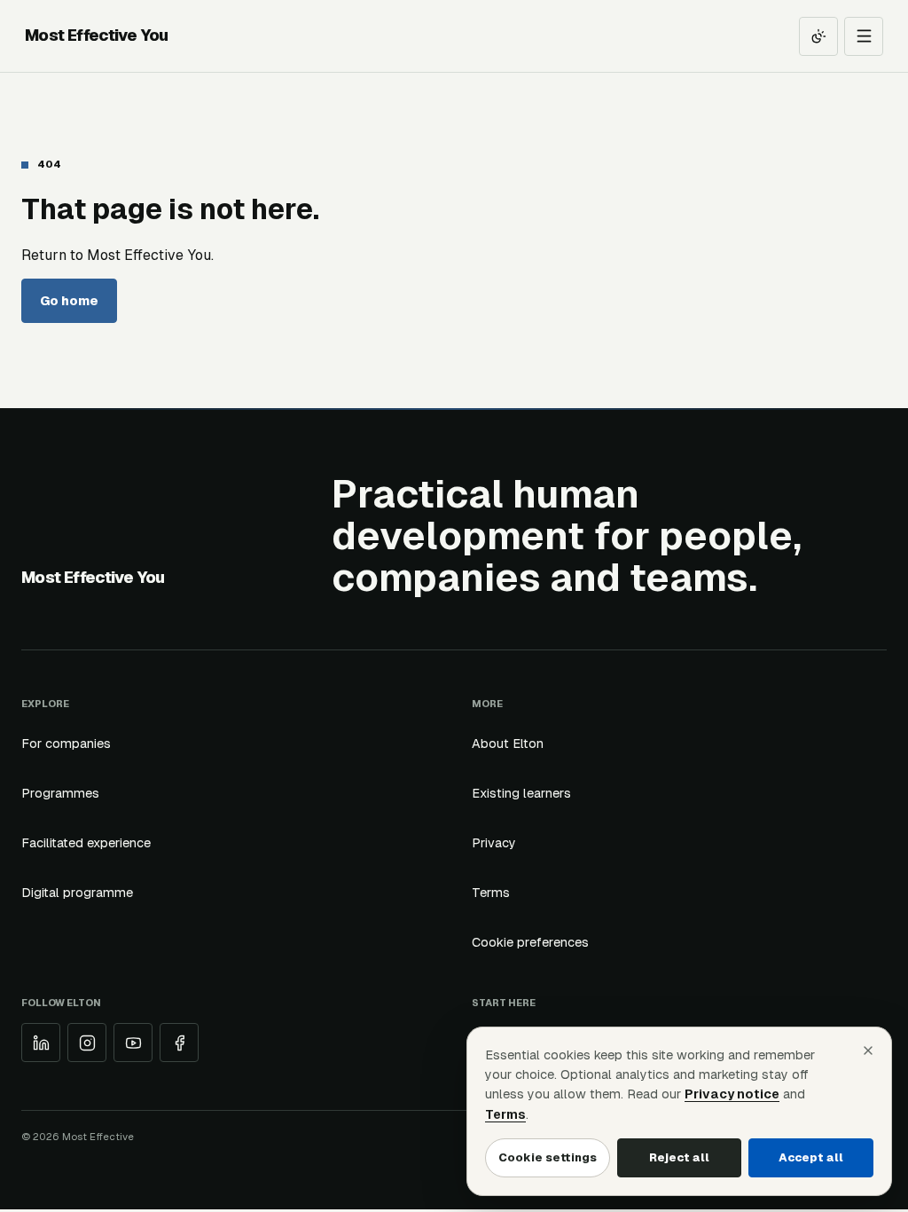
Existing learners (521, 793)
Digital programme (77, 892)
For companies (66, 743)
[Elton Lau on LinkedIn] (40, 1042)
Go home (69, 301)
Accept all (811, 1157)
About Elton (508, 743)
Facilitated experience (86, 843)
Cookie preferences (530, 942)
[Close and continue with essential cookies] (868, 1050)
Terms (491, 892)
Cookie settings (547, 1157)
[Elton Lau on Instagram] (86, 1042)
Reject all (679, 1157)
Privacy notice (732, 1094)
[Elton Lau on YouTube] (133, 1042)
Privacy (494, 843)
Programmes (60, 793)
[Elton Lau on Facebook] (179, 1042)
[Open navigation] (863, 36)
